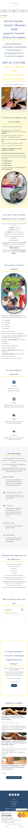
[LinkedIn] (15, 795)
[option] (14, 615)
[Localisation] (14, 11)
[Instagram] (18, 795)
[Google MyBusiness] (13, 795)
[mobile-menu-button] (23, 10)
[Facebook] (10, 795)
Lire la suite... (8, 621)
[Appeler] (4, 11)
